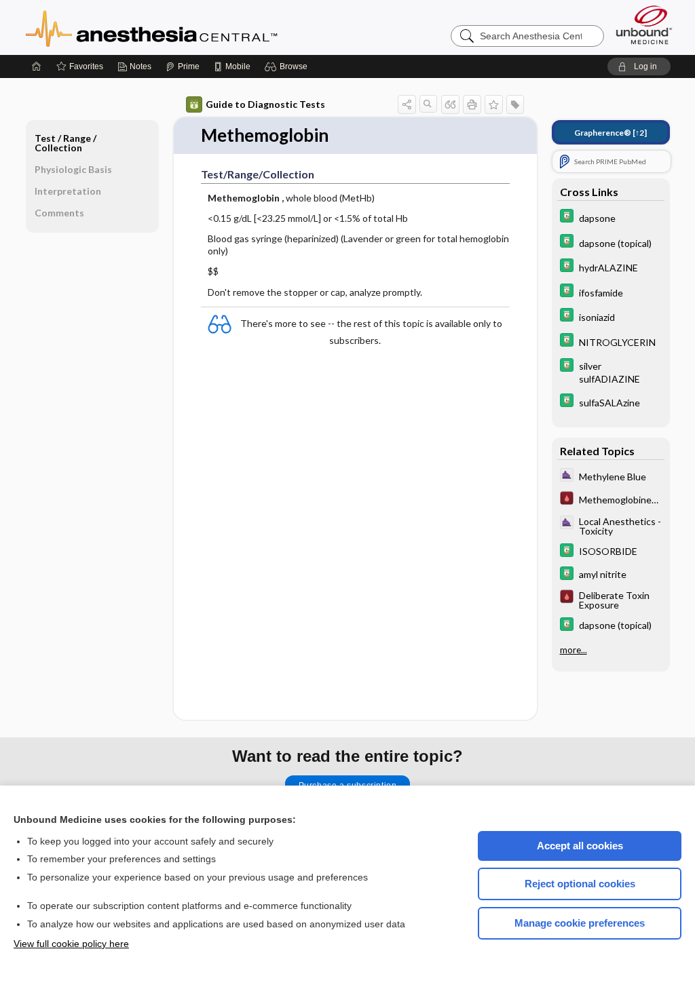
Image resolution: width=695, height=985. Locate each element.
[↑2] (610, 133)
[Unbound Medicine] (644, 24)
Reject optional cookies (580, 883)
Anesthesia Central (194, 27)
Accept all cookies (580, 845)
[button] (288, 66)
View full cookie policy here (71, 943)
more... (573, 649)
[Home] (36, 66)
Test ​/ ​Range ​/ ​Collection (66, 142)
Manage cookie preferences (579, 923)
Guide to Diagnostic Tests (265, 104)
